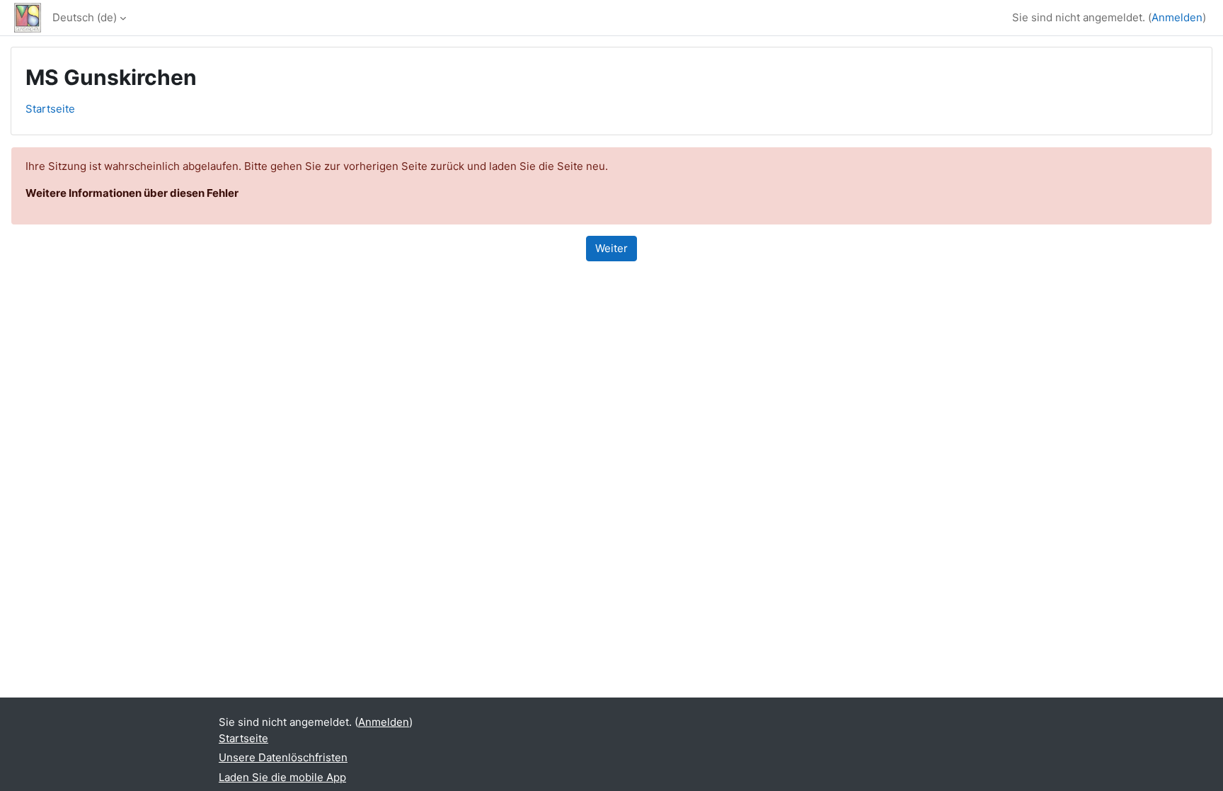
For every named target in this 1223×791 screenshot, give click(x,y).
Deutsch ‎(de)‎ (84, 17)
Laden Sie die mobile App (282, 777)
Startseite (50, 108)
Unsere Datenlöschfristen (283, 757)
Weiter (611, 248)
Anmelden (1177, 17)
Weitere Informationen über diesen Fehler (132, 193)
